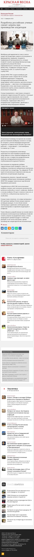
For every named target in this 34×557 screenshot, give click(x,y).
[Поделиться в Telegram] (5, 228)
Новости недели (11, 276)
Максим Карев (10, 290)
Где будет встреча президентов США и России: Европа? (19, 501)
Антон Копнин (11, 467)
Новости (7, 9)
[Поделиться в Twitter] (12, 228)
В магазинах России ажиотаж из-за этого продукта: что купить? (18, 491)
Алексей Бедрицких (12, 423)
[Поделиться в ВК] (2, 228)
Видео (12, 9)
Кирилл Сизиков (11, 442)
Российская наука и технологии (12, 15)
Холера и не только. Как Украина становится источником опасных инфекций (18, 413)
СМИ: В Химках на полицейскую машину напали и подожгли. (17, 496)
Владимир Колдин (11, 300)
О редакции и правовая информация (12, 545)
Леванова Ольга (11, 455)
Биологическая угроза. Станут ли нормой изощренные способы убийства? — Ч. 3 (18, 329)
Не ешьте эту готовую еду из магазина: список (19, 520)
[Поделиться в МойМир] (20, 228)
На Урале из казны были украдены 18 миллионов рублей (19, 510)
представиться (6, 245)
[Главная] (17, 4)
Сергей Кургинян (11, 265)
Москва (5, 224)
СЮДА (7, 550)
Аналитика (19, 9)
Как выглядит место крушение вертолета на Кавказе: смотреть (17, 515)
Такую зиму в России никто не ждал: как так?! (18, 506)
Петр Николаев (11, 396)
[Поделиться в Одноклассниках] (9, 228)
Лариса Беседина (11, 325)
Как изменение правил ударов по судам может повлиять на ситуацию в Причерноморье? (19, 445)
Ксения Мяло (10, 312)
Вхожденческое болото (15, 266)
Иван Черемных (11, 431)
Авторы (25, 9)
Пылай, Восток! (12, 291)
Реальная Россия (7, 13)
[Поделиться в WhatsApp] (16, 228)
